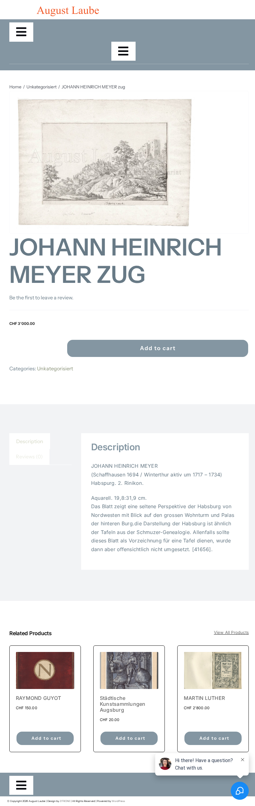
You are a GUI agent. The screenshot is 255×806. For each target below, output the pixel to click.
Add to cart (158, 348)
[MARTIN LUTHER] (213, 670)
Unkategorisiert (55, 368)
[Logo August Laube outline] (68, 9)
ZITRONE (65, 801)
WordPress (118, 801)
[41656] (104, 162)
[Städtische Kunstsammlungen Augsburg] (129, 670)
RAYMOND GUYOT (38, 698)
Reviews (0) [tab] (29, 456)
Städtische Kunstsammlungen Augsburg (123, 704)
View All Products (231, 632)
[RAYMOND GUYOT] (45, 670)
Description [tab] (29, 441)
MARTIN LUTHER (204, 698)
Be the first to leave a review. (41, 297)
